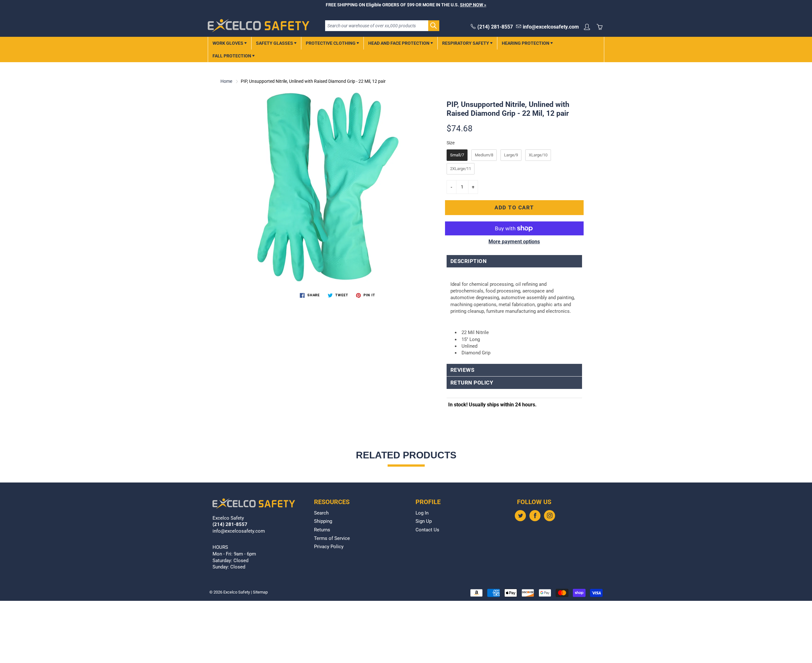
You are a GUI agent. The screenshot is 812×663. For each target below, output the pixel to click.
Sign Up (424, 521)
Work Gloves (228, 43)
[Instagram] (549, 515)
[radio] (457, 155)
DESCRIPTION (468, 261)
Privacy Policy (329, 546)
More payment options (514, 242)
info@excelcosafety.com (551, 27)
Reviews (462, 370)
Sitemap (260, 592)
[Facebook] (534, 515)
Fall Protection (232, 55)
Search (321, 513)
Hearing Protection (526, 43)
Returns (322, 530)
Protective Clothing (331, 43)
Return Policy (472, 382)
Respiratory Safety (466, 43)
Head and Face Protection (399, 43)
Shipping (323, 521)
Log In (422, 513)
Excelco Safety (236, 592)
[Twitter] (520, 515)
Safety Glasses (275, 43)
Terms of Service (332, 538)
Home (226, 81)
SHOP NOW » (473, 4)
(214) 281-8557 (495, 27)
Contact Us (427, 530)
